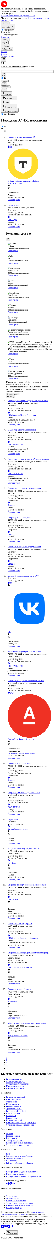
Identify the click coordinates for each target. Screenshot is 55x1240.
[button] (4, 51)
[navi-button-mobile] (3, 59)
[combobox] (13, 69)
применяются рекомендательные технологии (22, 1213)
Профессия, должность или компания (17, 66)
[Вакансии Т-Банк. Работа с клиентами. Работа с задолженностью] (30, 164)
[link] (5, 45)
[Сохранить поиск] (3, 75)
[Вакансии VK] (30, 609)
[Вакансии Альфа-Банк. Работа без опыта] (30, 716)
